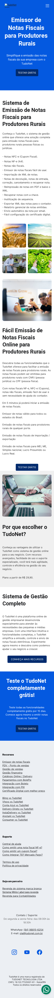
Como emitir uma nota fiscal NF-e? (22, 847)
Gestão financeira (12, 772)
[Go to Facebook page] (39, 952)
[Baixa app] (27, 964)
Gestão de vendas (12, 769)
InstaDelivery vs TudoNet (16, 812)
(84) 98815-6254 (33, 929)
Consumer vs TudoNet (15, 819)
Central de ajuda (11, 843)
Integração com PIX (13, 787)
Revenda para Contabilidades (19, 895)
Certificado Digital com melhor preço (23, 790)
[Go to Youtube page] (28, 952)
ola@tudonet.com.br (31, 933)
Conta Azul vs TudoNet (15, 805)
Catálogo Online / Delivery (17, 776)
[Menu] (47, 5)
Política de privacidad (14, 865)
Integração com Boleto (15, 783)
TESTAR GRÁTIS (27, 72)
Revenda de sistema (13, 888)
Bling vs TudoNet (12, 798)
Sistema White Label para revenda (20, 892)
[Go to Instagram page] (16, 952)
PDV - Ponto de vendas (15, 765)
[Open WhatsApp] (46, 989)
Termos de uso (10, 861)
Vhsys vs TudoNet (12, 801)
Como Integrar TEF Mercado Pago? (22, 854)
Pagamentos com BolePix (16, 779)
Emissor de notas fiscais (16, 761)
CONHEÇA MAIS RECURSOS (27, 659)
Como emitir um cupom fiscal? (19, 851)
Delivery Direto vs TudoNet (17, 808)
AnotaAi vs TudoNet (13, 816)
